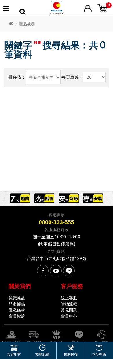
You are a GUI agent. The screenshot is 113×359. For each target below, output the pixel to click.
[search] (22, 12)
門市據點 (17, 303)
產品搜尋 (27, 23)
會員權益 (17, 316)
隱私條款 (17, 309)
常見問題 (69, 309)
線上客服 (69, 297)
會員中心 (69, 316)
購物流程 (69, 303)
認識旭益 (17, 297)
